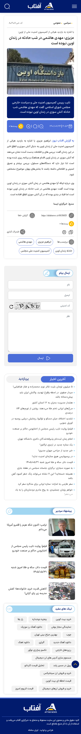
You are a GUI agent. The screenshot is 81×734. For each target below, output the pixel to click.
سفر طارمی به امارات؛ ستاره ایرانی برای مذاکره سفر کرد (45, 484)
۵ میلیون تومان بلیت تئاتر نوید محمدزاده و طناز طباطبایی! (43, 387)
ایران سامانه (33, 730)
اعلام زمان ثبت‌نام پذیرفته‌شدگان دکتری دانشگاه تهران (45, 439)
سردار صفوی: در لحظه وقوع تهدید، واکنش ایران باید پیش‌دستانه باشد (46, 395)
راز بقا (20, 619)
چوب (68, 635)
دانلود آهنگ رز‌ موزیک (31, 627)
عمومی (57, 23)
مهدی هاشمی (25, 242)
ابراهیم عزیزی (44, 242)
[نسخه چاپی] (64, 232)
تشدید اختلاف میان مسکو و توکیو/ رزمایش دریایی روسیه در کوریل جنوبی (42, 421)
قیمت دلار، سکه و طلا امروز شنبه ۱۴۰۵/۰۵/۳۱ (49, 462)
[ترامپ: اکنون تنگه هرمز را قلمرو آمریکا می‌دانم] (61, 527)
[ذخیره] (71, 232)
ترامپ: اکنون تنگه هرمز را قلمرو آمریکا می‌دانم (27, 527)
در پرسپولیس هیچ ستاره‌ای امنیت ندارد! (52, 456)
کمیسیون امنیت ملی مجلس (35, 251)
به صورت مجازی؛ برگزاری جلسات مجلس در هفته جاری (45, 468)
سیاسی (67, 23)
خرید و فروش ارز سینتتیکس (57, 673)
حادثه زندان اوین (63, 251)
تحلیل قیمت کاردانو (34, 665)
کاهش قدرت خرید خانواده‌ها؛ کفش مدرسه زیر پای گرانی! (27, 591)
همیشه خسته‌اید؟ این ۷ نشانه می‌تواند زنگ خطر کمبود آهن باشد (42, 476)
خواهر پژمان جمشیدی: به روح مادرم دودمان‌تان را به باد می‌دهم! (44, 492)
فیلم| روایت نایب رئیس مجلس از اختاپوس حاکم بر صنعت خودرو (42, 431)
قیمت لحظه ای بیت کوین (58, 681)
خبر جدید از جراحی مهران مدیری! (55, 451)
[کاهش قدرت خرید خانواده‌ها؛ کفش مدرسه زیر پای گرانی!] (61, 591)
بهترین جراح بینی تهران (45, 635)
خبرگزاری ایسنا (60, 204)
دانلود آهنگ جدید (62, 642)
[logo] (41, 6)
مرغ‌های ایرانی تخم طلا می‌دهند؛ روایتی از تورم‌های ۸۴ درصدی (44, 411)
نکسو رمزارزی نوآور (37, 650)
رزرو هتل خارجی (63, 650)
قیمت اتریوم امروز (24, 689)
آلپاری (41, 642)
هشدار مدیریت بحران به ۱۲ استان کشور (52, 403)
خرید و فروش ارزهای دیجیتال (56, 689)
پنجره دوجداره (39, 619)
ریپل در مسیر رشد (62, 665)
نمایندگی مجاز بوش (61, 627)
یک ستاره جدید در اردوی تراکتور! (56, 445)
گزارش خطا (23, 215)
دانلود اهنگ (24, 642)
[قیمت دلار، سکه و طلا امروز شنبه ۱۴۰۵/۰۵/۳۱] (61, 570)
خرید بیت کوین (63, 619)
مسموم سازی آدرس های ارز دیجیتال (53, 658)
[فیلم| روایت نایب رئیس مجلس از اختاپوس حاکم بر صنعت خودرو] (61, 548)
